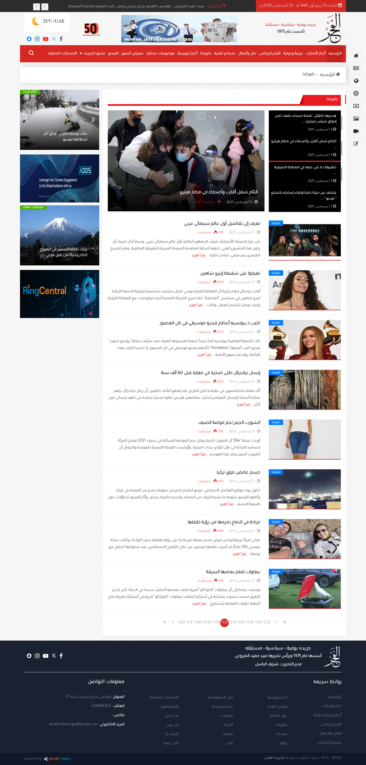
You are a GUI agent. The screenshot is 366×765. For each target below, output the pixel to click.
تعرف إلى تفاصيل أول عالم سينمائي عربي (222, 224)
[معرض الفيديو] (356, 131)
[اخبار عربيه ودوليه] (356, 81)
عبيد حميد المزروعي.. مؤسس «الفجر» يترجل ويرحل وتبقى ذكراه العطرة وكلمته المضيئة (136, 7)
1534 (250, 623)
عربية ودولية (293, 54)
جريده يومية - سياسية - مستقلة (291, 28)
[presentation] (36, 6)
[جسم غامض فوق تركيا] (305, 490)
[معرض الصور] (356, 118)
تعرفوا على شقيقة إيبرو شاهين (230, 273)
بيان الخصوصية (220, 698)
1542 (181, 623)
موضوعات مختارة (160, 54)
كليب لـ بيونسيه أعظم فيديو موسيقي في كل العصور (210, 323)
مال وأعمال (247, 54)
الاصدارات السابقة (164, 698)
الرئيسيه (335, 54)
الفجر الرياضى (270, 54)
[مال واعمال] (356, 106)
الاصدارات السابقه (62, 54)
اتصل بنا (172, 734)
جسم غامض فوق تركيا (238, 472)
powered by (33, 759)
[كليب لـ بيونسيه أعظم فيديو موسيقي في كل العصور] (305, 340)
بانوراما (205, 54)
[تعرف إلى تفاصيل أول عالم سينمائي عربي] (305, 241)
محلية (228, 734)
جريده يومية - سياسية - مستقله (278, 656)
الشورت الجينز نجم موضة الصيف (229, 423)
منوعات (227, 716)
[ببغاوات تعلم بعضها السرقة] (305, 589)
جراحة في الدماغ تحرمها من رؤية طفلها (224, 522)
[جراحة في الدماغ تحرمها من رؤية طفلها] (305, 539)
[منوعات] (356, 144)
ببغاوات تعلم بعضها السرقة (233, 572)
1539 (207, 623)
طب (229, 744)
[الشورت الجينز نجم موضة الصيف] (305, 440)
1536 (233, 623)
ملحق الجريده (94, 54)
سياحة (282, 734)
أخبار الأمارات (316, 54)
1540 (199, 623)
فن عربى (172, 725)
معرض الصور (133, 54)
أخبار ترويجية (187, 54)
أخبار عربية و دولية (328, 716)
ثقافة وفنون (169, 707)
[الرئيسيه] (356, 55)
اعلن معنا (171, 744)
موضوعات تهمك (33, 207)
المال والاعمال (330, 734)
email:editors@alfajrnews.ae (73, 725)
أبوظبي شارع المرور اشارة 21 (88, 697)
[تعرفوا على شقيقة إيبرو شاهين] (305, 291)
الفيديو (113, 54)
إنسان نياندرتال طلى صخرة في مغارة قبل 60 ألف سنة (210, 373)
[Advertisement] (59, 420)
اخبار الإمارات (332, 706)
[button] (93, 120)
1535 (241, 623)
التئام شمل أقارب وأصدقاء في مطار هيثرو (219, 192)
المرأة (228, 725)
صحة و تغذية (224, 54)
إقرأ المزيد (198, 255)
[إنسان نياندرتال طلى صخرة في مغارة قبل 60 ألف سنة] (305, 390)
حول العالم (278, 716)
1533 (258, 623)
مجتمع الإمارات (329, 743)
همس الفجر (277, 707)
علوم (283, 744)
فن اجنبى (171, 716)
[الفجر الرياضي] (356, 93)
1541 (190, 623)
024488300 (101, 706)
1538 (216, 623)
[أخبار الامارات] (356, 68)
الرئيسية (335, 697)
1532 (267, 623)
